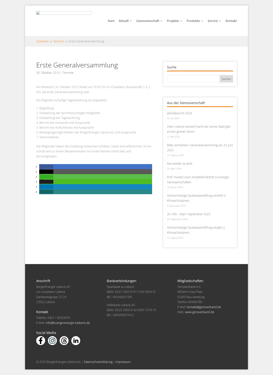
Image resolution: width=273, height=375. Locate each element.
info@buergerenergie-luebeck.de (68, 323)
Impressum (123, 362)
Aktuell (124, 21)
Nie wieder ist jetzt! (179, 163)
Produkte (193, 21)
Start (111, 21)
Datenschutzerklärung (98, 362)
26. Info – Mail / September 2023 (188, 214)
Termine (68, 73)
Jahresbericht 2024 (179, 113)
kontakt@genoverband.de (204, 307)
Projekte (173, 21)
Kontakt (231, 21)
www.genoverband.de (199, 312)
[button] (46, 167)
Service (213, 21)
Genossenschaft (147, 21)
